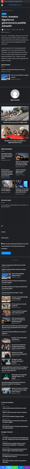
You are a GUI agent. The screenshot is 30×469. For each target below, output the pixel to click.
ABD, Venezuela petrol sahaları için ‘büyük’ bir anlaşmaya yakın (22, 163)
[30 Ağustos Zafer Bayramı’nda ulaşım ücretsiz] (6, 362)
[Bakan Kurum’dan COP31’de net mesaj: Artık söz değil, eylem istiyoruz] (6, 390)
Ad (2, 226)
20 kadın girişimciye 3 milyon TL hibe (12, 292)
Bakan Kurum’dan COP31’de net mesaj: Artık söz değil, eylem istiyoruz (20, 390)
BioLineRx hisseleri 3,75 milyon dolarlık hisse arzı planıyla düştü (7, 156)
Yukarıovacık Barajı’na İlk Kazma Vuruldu (13, 69)
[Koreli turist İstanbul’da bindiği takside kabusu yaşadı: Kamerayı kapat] (6, 347)
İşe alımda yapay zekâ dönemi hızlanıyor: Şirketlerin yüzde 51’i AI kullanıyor (14, 383)
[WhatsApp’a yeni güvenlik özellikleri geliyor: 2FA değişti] (6, 377)
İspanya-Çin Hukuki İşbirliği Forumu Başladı (20, 297)
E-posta (3, 231)
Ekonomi (10, 10)
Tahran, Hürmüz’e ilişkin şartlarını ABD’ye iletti (21, 171)
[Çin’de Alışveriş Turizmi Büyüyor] (7, 184)
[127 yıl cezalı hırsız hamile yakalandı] (6, 306)
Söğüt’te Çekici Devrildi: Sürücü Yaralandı (14, 269)
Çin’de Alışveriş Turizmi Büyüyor (6, 189)
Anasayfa (5, 10)
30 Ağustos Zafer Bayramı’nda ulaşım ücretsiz (17, 361)
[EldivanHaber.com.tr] (15, 5)
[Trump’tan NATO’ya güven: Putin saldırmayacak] (6, 313)
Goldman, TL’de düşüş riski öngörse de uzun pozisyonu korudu (22, 190)
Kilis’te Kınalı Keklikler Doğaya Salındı (13, 1)
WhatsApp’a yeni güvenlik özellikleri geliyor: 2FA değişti (19, 376)
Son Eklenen (15, 260)
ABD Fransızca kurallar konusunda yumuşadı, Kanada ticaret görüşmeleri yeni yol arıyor (7, 173)
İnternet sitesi (4, 237)
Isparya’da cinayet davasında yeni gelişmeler (19, 353)
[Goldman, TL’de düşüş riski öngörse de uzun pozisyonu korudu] (22, 184)
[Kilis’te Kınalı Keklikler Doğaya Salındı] (5, 77)
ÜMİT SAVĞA (7, 29)
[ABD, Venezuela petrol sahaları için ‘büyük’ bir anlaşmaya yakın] (22, 156)
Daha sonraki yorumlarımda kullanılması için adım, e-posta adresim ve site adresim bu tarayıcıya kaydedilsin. (15, 246)
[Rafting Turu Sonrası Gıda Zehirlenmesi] (6, 340)
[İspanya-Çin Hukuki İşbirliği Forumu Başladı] (6, 299)
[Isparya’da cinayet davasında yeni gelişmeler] (6, 355)
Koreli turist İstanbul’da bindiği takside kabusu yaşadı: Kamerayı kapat (19, 346)
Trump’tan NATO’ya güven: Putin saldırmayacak (19, 312)
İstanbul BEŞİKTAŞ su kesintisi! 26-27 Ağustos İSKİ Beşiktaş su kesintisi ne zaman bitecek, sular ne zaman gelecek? (15, 368)
